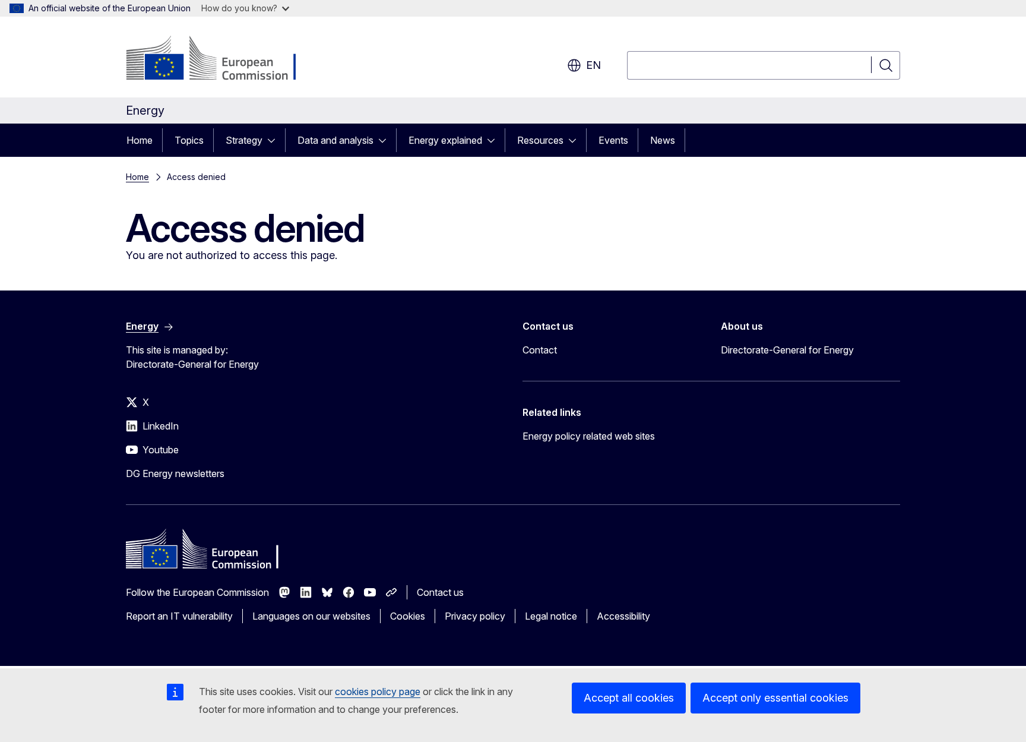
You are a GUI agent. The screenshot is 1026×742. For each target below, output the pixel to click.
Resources (540, 140)
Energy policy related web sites (588, 436)
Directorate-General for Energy (787, 350)
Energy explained (445, 140)
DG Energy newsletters (175, 473)
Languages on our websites (311, 616)
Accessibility (623, 616)
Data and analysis (335, 140)
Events (613, 140)
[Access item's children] (275, 140)
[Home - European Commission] (222, 59)
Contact (539, 350)
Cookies (407, 616)
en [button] (593, 65)
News (662, 140)
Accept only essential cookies (775, 698)
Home (139, 140)
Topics (189, 140)
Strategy (244, 140)
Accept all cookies (629, 698)
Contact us (440, 592)
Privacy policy (475, 616)
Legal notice (551, 616)
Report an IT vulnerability (179, 616)
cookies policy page (377, 691)
